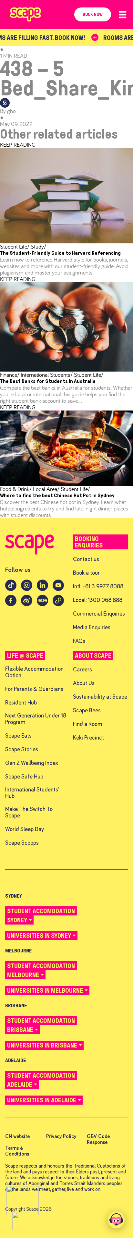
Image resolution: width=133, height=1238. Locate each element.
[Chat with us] (116, 1220)
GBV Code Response (98, 1139)
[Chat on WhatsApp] (22, 1200)
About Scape (93, 655)
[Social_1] (26, 589)
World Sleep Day (24, 830)
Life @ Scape (25, 655)
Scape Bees (87, 711)
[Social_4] (10, 604)
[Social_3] (58, 589)
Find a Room (87, 724)
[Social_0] (10, 589)
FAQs (79, 641)
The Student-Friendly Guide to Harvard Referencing (60, 253)
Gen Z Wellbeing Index (31, 763)
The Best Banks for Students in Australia (48, 381)
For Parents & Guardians (34, 689)
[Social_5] (26, 604)
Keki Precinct (88, 738)
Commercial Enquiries (99, 614)
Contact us (86, 560)
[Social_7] (58, 604)
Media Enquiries (91, 628)
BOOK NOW (93, 14)
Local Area (45, 489)
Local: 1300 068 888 (97, 600)
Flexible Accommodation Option (34, 672)
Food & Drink (16, 489)
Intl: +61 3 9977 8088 (98, 587)
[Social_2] (42, 589)
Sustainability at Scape (100, 697)
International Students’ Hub (32, 793)
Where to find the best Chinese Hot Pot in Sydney (57, 495)
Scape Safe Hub (24, 777)
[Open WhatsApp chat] (21, 1221)
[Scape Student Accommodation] (29, 552)
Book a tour (86, 573)
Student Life (14, 246)
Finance (9, 374)
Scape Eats (18, 736)
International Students (46, 374)
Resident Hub (21, 703)
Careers (82, 670)
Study (37, 246)
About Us (84, 683)
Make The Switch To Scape (29, 812)
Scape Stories (21, 750)
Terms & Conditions (17, 1151)
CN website (17, 1136)
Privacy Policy (61, 1136)
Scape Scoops (22, 843)
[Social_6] (42, 604)
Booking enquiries (89, 542)
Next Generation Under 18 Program (35, 719)
